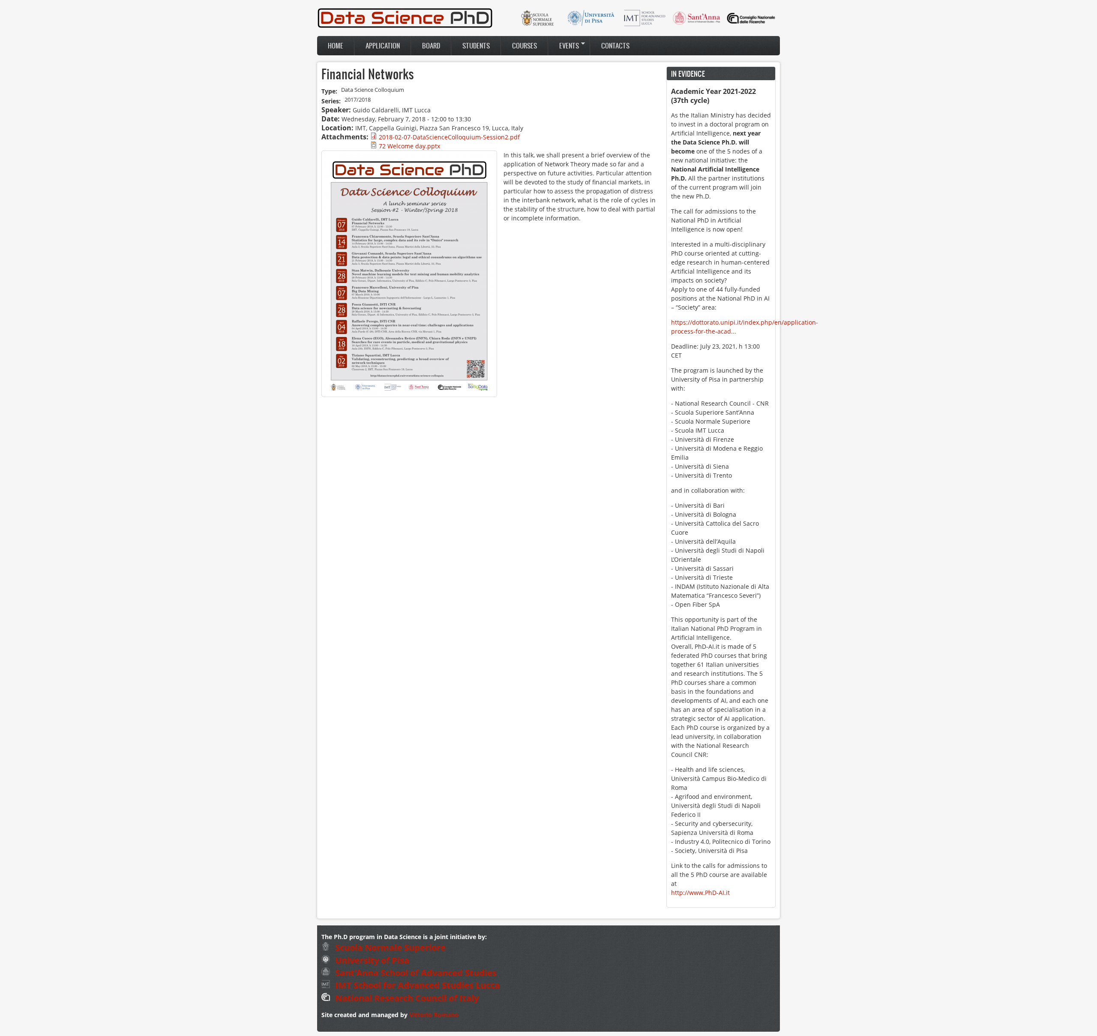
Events (563, 45)
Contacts (615, 45)
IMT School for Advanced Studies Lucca (416, 985)
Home (335, 45)
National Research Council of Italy (406, 998)
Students (476, 45)
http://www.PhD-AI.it (700, 892)
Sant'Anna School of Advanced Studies (415, 973)
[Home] (405, 26)
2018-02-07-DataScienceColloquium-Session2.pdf (449, 137)
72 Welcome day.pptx (409, 146)
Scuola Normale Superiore (389, 947)
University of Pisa (371, 960)
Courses (524, 45)
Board (431, 45)
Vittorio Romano (434, 1015)
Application (383, 45)
